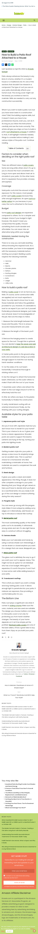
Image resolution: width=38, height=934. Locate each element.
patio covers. (29, 165)
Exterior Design (17, 25)
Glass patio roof (10, 553)
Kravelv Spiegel (8, 61)
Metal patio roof (10, 518)
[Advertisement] (19, 39)
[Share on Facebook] (3, 65)
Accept (9, 931)
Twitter (26, 674)
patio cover (13, 292)
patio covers (17, 196)
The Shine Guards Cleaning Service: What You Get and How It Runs (19, 6)
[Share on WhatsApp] (12, 65)
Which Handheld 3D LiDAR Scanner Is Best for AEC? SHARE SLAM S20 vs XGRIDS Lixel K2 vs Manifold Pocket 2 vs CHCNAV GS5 (18, 709)
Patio (25, 25)
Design (9, 25)
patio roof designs (14, 213)
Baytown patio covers (18, 625)
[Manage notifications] (34, 930)
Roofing (11, 51)
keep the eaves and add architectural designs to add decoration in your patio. (19, 347)
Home (3, 25)
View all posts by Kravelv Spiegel (19, 653)
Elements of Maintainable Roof (15, 797)
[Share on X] (6, 65)
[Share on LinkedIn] (9, 65)
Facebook (19, 676)
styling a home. (16, 605)
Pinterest (31, 674)
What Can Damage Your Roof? (15, 808)
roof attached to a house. (16, 132)
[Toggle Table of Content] (27, 148)
